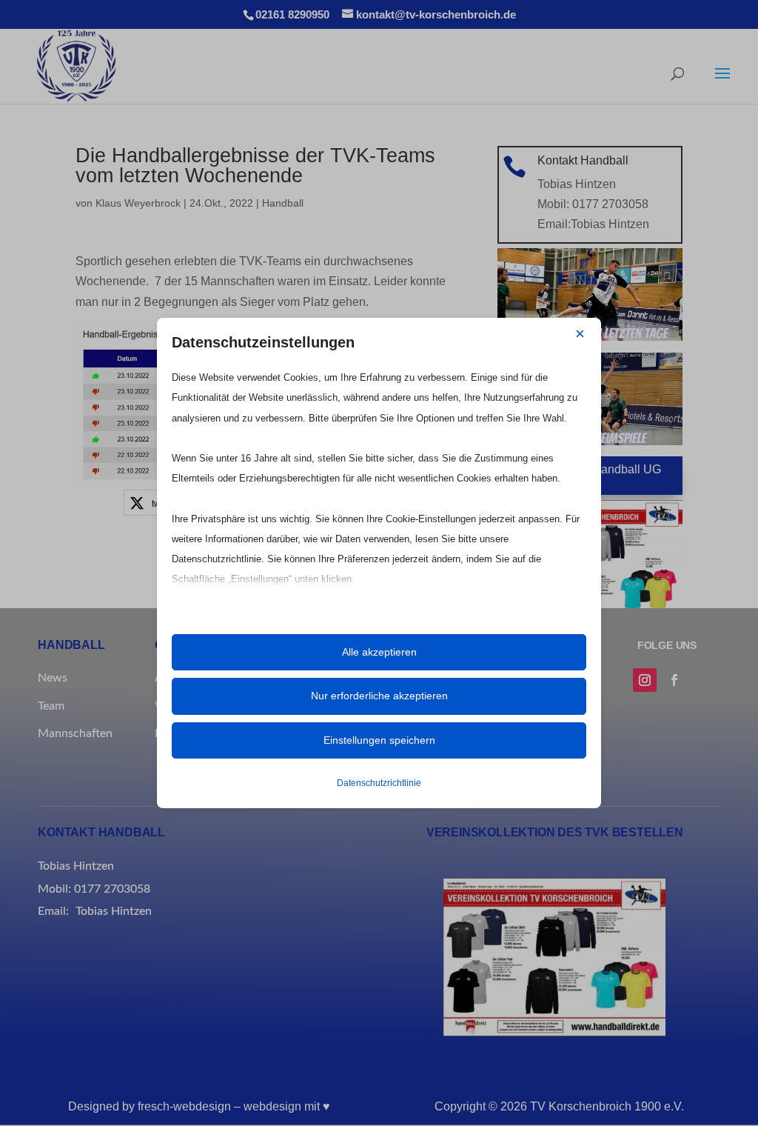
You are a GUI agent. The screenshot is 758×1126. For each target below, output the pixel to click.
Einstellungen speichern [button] (379, 740)
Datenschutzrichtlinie (379, 783)
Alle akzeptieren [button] (379, 652)
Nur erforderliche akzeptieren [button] (379, 696)
